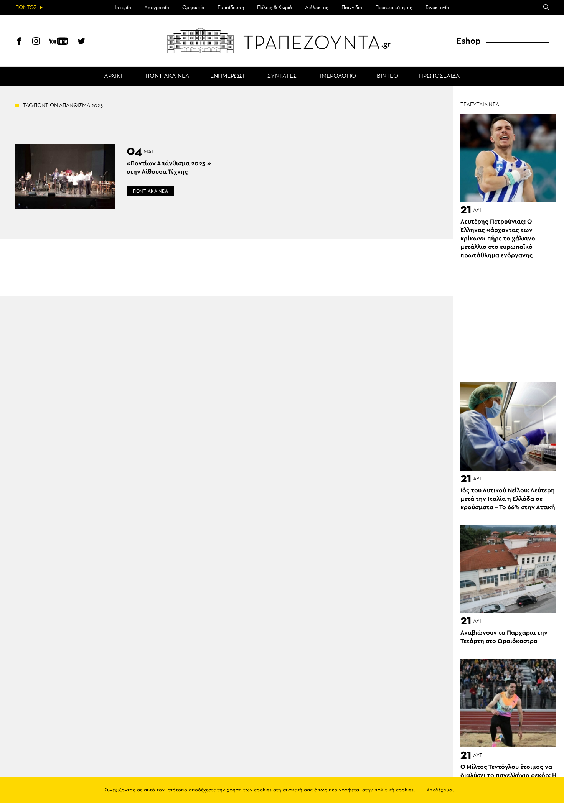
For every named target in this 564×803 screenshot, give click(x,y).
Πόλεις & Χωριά (274, 7)
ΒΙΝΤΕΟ (387, 76)
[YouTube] (58, 42)
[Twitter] (81, 42)
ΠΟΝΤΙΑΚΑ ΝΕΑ (167, 76)
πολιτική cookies (394, 790)
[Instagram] (36, 42)
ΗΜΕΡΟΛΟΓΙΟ (336, 76)
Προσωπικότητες (393, 7)
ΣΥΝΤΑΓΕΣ (282, 76)
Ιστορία (123, 7)
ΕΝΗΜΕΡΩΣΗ (228, 76)
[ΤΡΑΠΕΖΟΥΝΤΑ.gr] (282, 40)
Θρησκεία (193, 7)
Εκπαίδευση (231, 7)
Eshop (469, 41)
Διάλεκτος (316, 7)
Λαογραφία (156, 7)
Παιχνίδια (351, 7)
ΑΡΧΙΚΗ (114, 76)
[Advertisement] (508, 321)
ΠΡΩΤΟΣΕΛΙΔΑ (439, 76)
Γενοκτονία (437, 7)
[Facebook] (19, 42)
